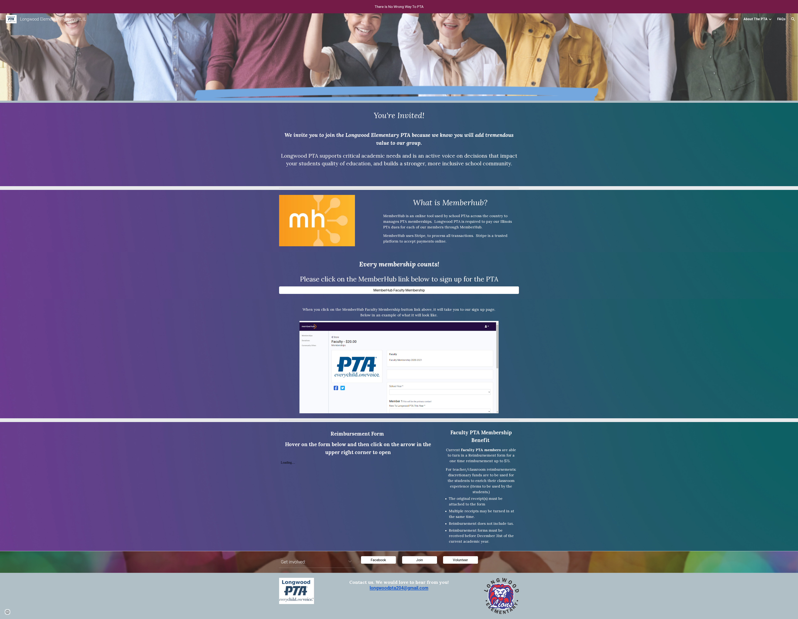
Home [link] (733, 19)
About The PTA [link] (755, 19)
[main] (399, 115)
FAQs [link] (781, 19)
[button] (793, 19)
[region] (399, 6)
